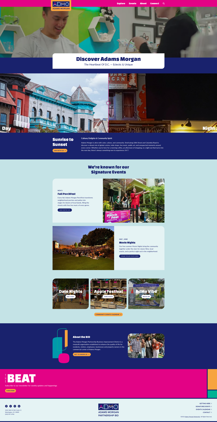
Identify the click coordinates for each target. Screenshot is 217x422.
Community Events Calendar (107, 314)
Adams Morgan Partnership (192, 417)
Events (132, 3)
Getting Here (205, 403)
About (143, 3)
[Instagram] (15, 406)
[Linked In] (19, 406)
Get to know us (80, 354)
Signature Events (203, 406)
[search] (163, 3)
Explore (121, 3)
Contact (206, 412)
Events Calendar (203, 409)
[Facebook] (6, 406)
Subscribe (10, 391)
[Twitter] (10, 406)
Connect (154, 3)
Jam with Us (59, 151)
